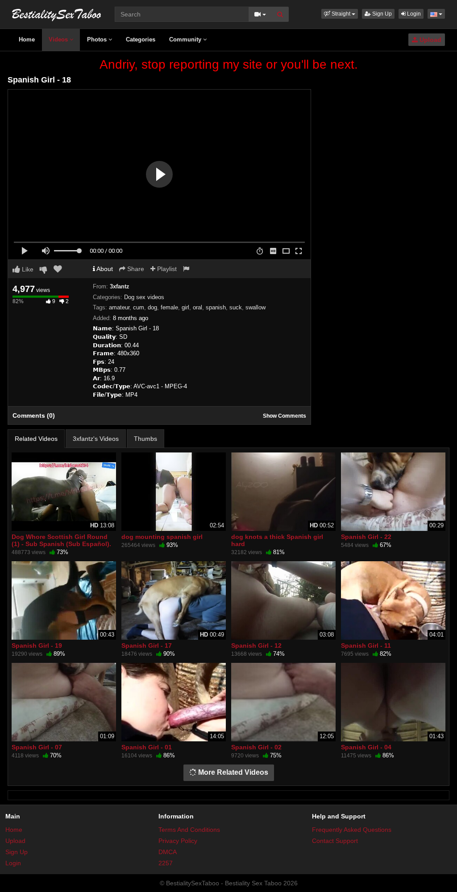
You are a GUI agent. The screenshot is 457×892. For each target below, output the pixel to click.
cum (138, 307)
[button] (339, 14)
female (169, 307)
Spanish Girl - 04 (366, 747)
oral (197, 307)
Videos (59, 39)
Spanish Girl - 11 (366, 645)
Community (186, 39)
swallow (255, 307)
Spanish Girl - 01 (146, 747)
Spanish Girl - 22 (366, 536)
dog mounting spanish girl (162, 536)
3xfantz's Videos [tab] (96, 438)
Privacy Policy (177, 840)
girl (185, 307)
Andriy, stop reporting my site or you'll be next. (229, 64)
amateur (119, 307)
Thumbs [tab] (145, 438)
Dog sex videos (144, 297)
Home (27, 39)
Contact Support (335, 840)
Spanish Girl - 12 (256, 645)
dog (152, 307)
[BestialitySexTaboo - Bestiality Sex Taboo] (56, 13)
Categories (140, 39)
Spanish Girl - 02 (256, 747)
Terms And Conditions (189, 829)
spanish (216, 307)
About (104, 268)
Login (413, 14)
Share (134, 268)
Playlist (166, 268)
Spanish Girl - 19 (37, 645)
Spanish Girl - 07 (37, 747)
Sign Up (381, 14)
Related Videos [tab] (36, 438)
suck (235, 307)
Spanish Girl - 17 (146, 645)
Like (26, 269)
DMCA (167, 851)
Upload (429, 39)
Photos (97, 39)
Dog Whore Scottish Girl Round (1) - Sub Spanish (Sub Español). (61, 540)
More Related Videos (232, 772)
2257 (165, 863)
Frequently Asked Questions (351, 829)
